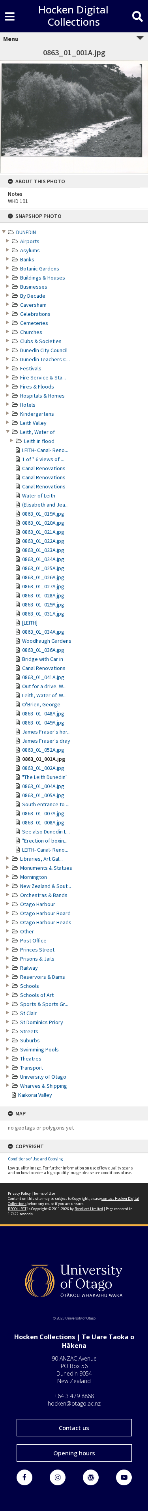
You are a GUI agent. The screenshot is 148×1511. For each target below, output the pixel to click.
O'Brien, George (41, 704)
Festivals (30, 368)
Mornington (33, 876)
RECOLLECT (17, 1208)
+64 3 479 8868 (74, 1396)
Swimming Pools (39, 1049)
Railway (29, 967)
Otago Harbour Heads (45, 922)
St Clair (28, 1013)
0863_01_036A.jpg (43, 649)
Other (27, 931)
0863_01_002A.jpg (43, 767)
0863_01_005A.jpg (43, 795)
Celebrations (35, 313)
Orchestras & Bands (43, 895)
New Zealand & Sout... (45, 886)
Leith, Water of (37, 431)
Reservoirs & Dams (42, 976)
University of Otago (43, 1076)
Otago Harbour (37, 904)
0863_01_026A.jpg (43, 577)
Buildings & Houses (42, 277)
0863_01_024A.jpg (43, 559)
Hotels (28, 404)
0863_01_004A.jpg (43, 786)
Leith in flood (39, 441)
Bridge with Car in (42, 659)
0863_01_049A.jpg (43, 722)
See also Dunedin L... (46, 831)
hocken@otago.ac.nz (74, 1403)
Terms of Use (44, 1193)
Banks (27, 259)
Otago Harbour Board (45, 913)
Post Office (33, 940)
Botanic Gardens (39, 268)
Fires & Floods (37, 386)
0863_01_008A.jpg (43, 822)
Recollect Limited (89, 1208)
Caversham (33, 304)
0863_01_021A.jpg (43, 531)
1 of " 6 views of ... (43, 459)
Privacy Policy (19, 1193)
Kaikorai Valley (35, 1094)
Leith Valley (33, 422)
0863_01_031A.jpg (43, 613)
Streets (29, 1031)
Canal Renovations (44, 468)
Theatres (30, 1058)
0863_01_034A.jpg (43, 631)
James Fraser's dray (46, 740)
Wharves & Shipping (43, 1085)
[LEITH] (29, 622)
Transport (31, 1067)
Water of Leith (38, 495)
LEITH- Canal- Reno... (45, 450)
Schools (29, 985)
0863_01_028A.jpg (43, 595)
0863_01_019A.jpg (43, 513)
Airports (29, 241)
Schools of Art (37, 995)
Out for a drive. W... (44, 686)
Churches (31, 332)
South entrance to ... (45, 804)
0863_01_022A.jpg (43, 540)
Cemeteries (34, 323)
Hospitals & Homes (42, 395)
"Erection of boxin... (44, 840)
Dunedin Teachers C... (45, 359)
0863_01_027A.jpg (43, 586)
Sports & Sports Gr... (44, 1004)
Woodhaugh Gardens (46, 640)
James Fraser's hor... (46, 731)
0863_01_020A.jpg (43, 522)
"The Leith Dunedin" (44, 777)
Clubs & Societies (41, 341)
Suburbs (30, 1040)
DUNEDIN (26, 232)
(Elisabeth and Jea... (45, 504)
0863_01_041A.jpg (43, 677)
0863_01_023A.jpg (43, 550)
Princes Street (37, 949)
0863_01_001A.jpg (43, 758)
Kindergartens (37, 413)
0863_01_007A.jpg (43, 813)
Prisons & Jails (37, 958)
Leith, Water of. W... (44, 695)
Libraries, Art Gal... (41, 858)
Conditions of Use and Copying (35, 1159)
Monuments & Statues (46, 867)
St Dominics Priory (41, 1022)
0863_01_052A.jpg (43, 749)
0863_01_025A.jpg (43, 568)
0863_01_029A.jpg (43, 604)
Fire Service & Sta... (43, 377)
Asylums (30, 250)
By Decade (32, 295)
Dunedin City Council (43, 350)
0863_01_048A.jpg (43, 713)
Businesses (33, 286)
